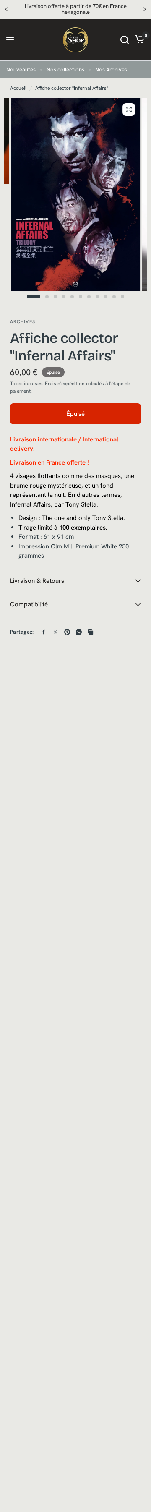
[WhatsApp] (79, 632)
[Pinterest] (67, 632)
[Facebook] (44, 632)
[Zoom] (128, 109)
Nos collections (65, 69)
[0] (138, 40)
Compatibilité (29, 604)
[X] (55, 632)
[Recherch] (124, 40)
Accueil (18, 88)
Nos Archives (111, 69)
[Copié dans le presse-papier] (91, 632)
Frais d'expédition (65, 383)
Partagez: (22, 632)
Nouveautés (21, 69)
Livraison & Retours (37, 581)
